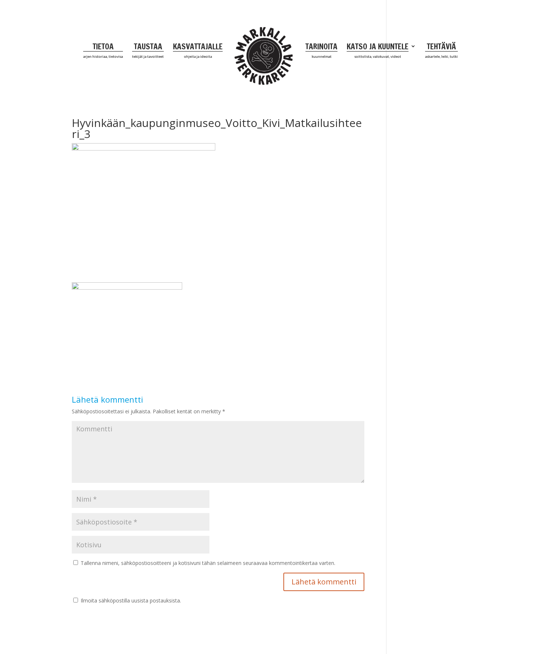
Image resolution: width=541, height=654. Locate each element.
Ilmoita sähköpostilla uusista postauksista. (131, 600)
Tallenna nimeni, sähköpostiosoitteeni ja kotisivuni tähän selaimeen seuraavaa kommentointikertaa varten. (208, 562)
